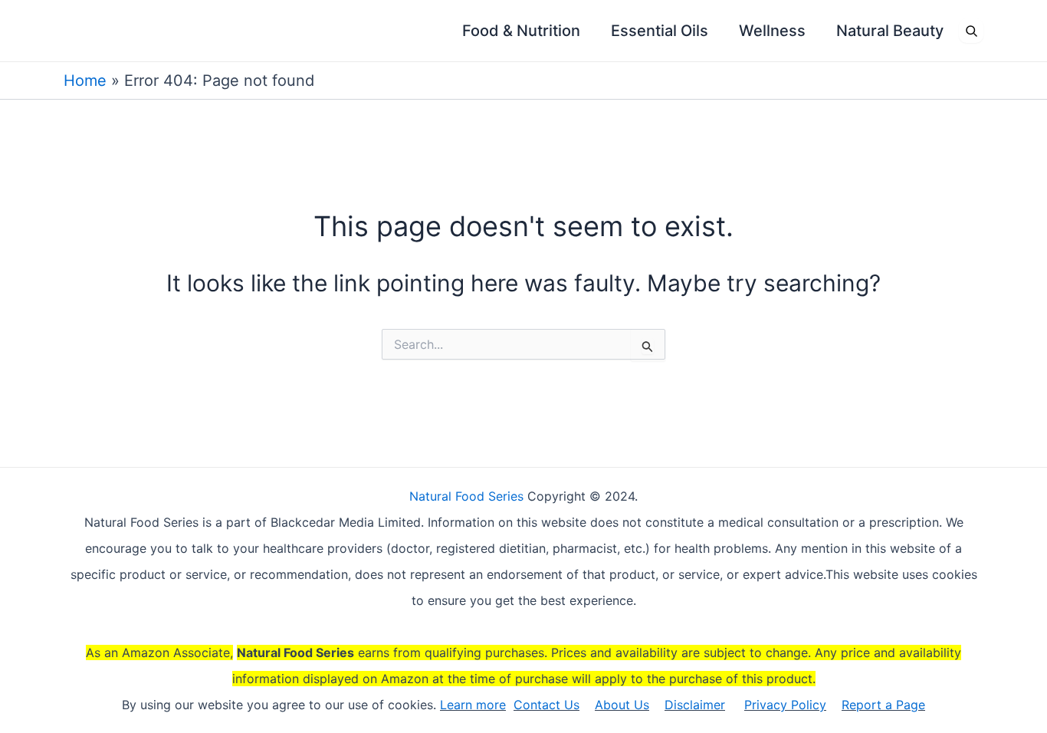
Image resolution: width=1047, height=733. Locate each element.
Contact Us (546, 704)
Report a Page (883, 704)
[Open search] (971, 30)
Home (85, 80)
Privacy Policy (785, 704)
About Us (622, 704)
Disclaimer (695, 704)
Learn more (473, 704)
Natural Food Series (466, 496)
